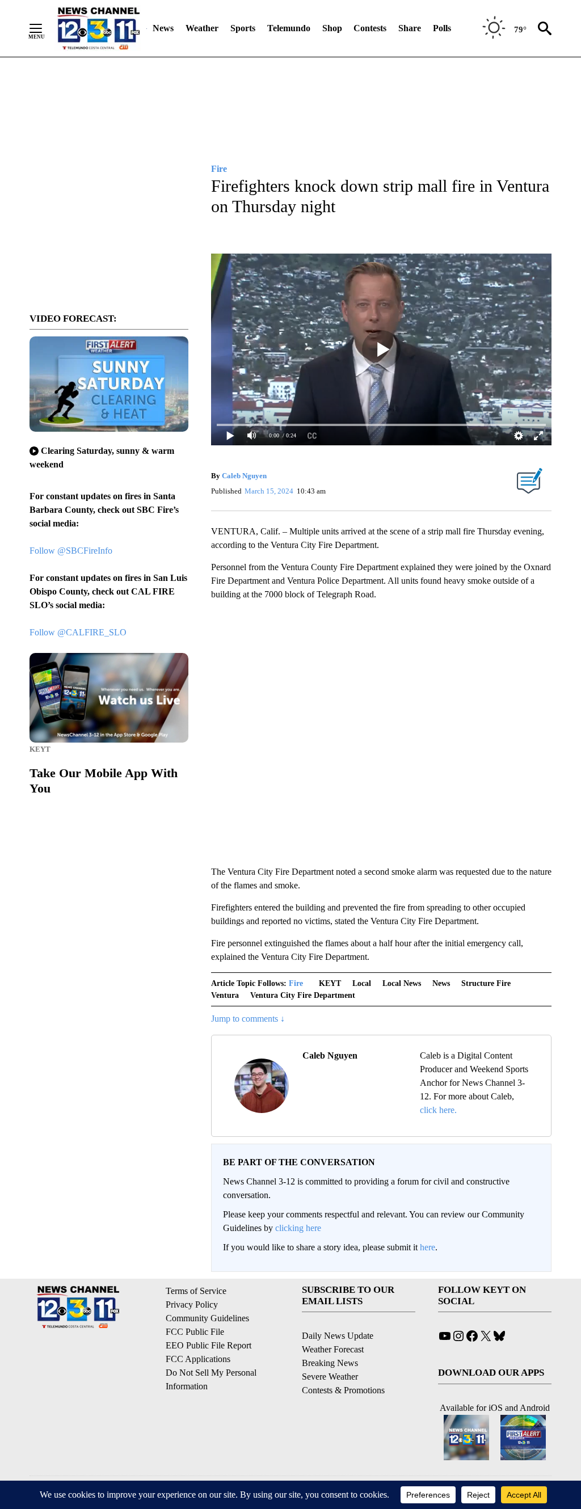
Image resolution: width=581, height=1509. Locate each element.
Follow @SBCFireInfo (71, 550)
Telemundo (288, 28)
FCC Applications (198, 1359)
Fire (296, 983)
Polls (442, 28)
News (163, 28)
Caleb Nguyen (244, 475)
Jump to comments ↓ (248, 1018)
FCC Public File (195, 1332)
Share (409, 28)
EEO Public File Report (208, 1345)
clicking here (298, 1228)
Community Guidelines (207, 1318)
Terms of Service (196, 1291)
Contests (369, 28)
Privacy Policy (192, 1304)
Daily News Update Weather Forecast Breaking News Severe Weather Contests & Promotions (343, 1363)
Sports (242, 28)
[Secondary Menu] (44, 28)
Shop (332, 28)
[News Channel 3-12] (98, 28)
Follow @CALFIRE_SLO (78, 632)
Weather (202, 28)
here (427, 1247)
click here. (438, 1110)
